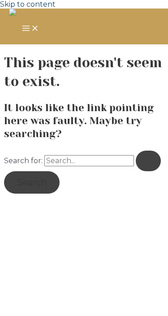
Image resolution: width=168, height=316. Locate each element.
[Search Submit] (148, 161)
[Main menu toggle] (30, 29)
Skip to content (28, 4)
